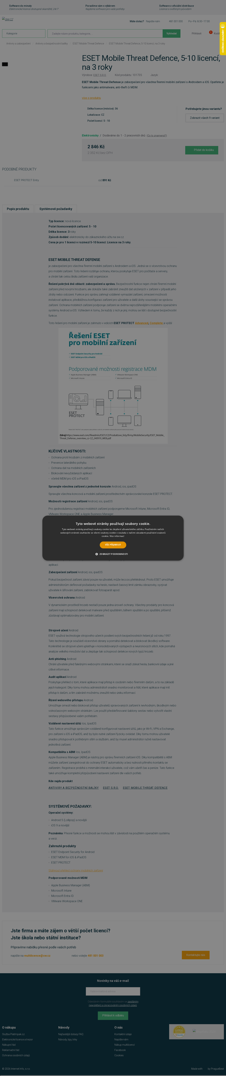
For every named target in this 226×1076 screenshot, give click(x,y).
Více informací (117, 536)
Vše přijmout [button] (113, 544)
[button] (113, 554)
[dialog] (113, 538)
